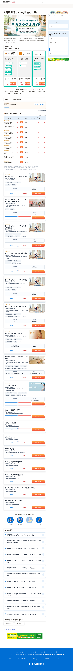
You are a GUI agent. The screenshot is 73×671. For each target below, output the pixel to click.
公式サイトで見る (7, 83)
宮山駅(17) (19, 623)
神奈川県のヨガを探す (10, 629)
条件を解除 (6, 106)
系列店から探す (38, 654)
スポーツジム (53, 42)
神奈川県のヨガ (11, 5)
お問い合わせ (36, 658)
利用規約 (47, 658)
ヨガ (51, 49)
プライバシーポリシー (60, 658)
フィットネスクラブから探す (15, 654)
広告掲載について (37, 659)
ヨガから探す (43, 652)
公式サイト (25, 193)
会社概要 (10, 658)
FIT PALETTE (3, 5)
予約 (21, 122)
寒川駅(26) (8, 623)
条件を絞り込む (40, 104)
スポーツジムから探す (32, 652)
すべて (51, 38)
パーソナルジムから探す (18, 652)
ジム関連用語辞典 (58, 654)
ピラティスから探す (53, 652)
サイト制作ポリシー (22, 658)
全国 (51, 26)
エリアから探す (28, 654)
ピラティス (52, 53)
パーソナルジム (53, 45)
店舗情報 (11, 193)
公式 (17, 122)
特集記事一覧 (48, 654)
